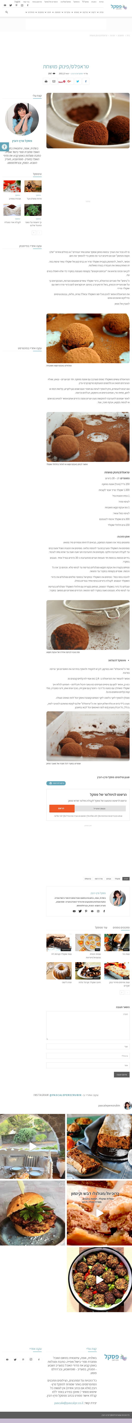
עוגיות (112, 35)
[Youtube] (5, 5)
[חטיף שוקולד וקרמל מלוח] (88, 970)
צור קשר (26, 2)
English (17, 2)
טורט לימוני (67, 982)
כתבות (93, 2)
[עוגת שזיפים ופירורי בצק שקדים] (117, 970)
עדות (101, 12)
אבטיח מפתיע (15, 198)
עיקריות (67, 12)
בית (128, 35)
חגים (49, 12)
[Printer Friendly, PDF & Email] (56, 783)
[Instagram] (22, 5)
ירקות (93, 12)
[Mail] (91, 911)
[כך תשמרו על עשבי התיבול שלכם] (33, 210)
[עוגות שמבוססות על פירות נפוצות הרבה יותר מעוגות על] (99, 1146)
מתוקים (41, 12)
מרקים (85, 12)
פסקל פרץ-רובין (77, 73)
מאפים (76, 12)
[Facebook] (27, 5)
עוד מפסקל (101, 927)
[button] (4, 146)
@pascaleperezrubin (65, 1095)
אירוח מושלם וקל (34, 198)
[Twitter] (10, 5)
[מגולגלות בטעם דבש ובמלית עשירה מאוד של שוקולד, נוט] (99, 1213)
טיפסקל (76, 2)
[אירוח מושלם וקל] (33, 186)
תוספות (57, 12)
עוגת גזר (126, 954)
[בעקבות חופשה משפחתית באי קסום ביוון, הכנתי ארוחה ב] (32, 1146)
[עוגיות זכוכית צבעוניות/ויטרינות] (88, 942)
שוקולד (117, 879)
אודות (101, 2)
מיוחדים (31, 12)
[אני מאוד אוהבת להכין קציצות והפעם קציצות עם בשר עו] (99, 1279)
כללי (97, 949)
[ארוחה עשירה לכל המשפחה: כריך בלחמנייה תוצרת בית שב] (32, 1213)
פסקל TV (85, 2)
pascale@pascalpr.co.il (68, 1403)
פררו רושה (99, 879)
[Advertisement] (66, 24)
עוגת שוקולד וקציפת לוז (61, 954)
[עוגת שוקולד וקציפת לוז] (59, 942)
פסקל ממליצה (65, 2)
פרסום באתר (37, 2)
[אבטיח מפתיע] (12, 186)
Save (60, 82)
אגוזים (108, 879)
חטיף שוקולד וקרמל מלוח (90, 982)
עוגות (126, 949)
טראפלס (88, 879)
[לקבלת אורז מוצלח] (12, 210)
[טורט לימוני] (59, 970)
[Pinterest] (16, 5)
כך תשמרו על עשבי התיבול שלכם (33, 224)
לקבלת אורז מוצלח (12, 222)
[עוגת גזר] (117, 942)
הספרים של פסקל (51, 2)
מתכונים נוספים (121, 927)
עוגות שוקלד (66, 949)
